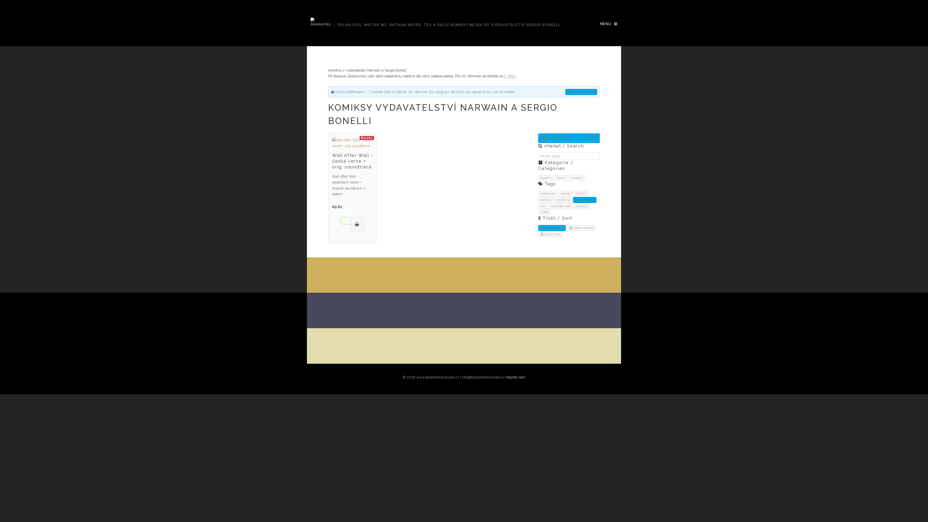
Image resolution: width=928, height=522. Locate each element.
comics (581, 193)
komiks (546, 178)
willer (544, 212)
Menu (605, 24)
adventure (548, 193)
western (581, 206)
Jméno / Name (582, 228)
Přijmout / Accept (582, 92)
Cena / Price (552, 234)
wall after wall (560, 206)
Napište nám (515, 377)
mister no (563, 200)
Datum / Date (553, 228)
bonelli (565, 193)
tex (543, 206)
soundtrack (586, 200)
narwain (576, 178)
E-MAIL (510, 76)
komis (561, 178)
